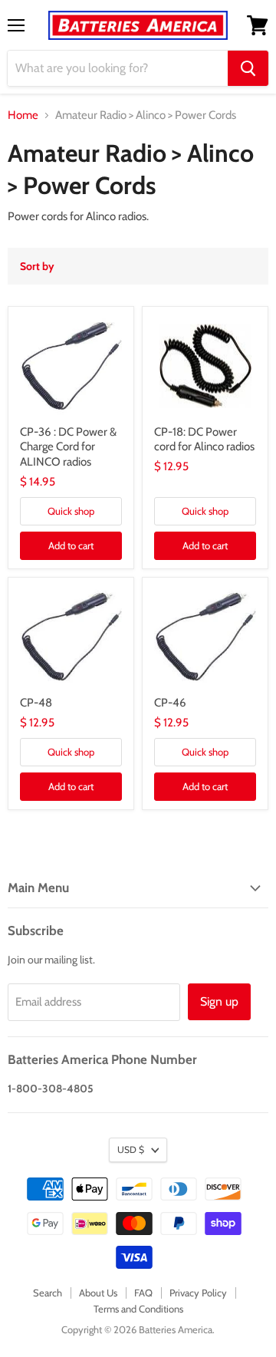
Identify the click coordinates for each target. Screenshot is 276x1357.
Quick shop (71, 511)
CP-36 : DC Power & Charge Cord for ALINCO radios (68, 447)
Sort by (37, 266)
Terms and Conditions (138, 1309)
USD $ (130, 1149)
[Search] (248, 68)
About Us (98, 1292)
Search (47, 1292)
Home (23, 115)
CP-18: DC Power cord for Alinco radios (204, 439)
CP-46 (170, 703)
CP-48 (36, 703)
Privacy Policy (198, 1292)
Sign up (219, 1001)
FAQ (143, 1292)
